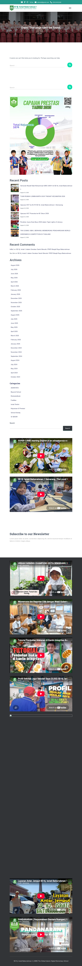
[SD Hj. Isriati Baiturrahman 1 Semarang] (24, 8)
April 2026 (14, 282)
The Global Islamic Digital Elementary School (53, 961)
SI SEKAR (14, 417)
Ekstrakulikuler (16, 396)
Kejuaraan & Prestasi (18, 408)
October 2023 (15, 377)
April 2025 (14, 331)
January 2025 (15, 344)
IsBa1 (12, 249)
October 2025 (15, 306)
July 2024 (14, 364)
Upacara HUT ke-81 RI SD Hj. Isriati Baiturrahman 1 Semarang (41, 205)
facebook (24, 2)
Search (12, 423)
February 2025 (16, 339)
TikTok (31, 2)
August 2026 (15, 265)
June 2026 (14, 273)
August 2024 (15, 360)
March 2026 (15, 286)
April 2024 (14, 373)
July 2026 (14, 269)
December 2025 (16, 298)
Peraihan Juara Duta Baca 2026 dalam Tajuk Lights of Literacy (41, 222)
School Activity (15, 412)
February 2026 (16, 290)
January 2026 (15, 294)
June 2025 (14, 323)
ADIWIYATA (15, 388)
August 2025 (15, 315)
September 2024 (16, 356)
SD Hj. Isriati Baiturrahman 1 (23, 961)
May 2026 (14, 278)
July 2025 (14, 319)
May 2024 (14, 368)
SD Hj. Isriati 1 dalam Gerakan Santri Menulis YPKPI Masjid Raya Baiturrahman (43, 249)
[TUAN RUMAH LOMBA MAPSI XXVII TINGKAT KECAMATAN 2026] (15, 199)
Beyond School (16, 392)
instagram (27, 2)
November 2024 (16, 352)
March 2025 (15, 335)
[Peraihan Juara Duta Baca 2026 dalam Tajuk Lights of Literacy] (15, 224)
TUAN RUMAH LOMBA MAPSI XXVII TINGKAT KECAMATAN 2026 (42, 196)
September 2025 (16, 311)
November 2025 (16, 302)
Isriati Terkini (15, 404)
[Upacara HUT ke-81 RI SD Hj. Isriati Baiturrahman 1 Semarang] (15, 207)
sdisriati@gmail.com (43, 2)
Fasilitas (13, 400)
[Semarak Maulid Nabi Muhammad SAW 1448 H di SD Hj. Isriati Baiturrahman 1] (15, 188)
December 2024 (16, 348)
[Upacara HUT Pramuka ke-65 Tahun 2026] (15, 216)
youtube (22, 2)
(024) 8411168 (57, 2)
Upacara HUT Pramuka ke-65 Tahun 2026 (34, 213)
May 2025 (14, 327)
